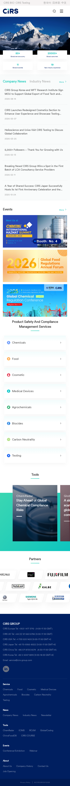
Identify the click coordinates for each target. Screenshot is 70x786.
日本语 (56, 2)
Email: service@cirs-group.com (17, 660)
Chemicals (8, 689)
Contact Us (43, 766)
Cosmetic (31, 689)
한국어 (47, 2)
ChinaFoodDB (10, 735)
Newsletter (46, 715)
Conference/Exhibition (14, 750)
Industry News (40, 81)
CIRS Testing (23, 2)
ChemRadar (8, 730)
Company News (14, 81)
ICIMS (22, 730)
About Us (7, 766)
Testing (6, 700)
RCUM (32, 730)
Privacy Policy (25, 782)
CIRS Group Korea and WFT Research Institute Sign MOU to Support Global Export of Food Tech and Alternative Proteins (34, 94)
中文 (63, 2)
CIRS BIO (9, 2)
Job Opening (9, 771)
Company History (24, 766)
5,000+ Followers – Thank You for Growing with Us (34, 149)
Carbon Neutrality (42, 694)
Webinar (33, 750)
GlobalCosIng (46, 730)
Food (19, 689)
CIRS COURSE (28, 735)
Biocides (25, 694)
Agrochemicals (10, 694)
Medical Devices (48, 689)
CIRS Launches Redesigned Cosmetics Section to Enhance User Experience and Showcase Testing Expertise (32, 114)
